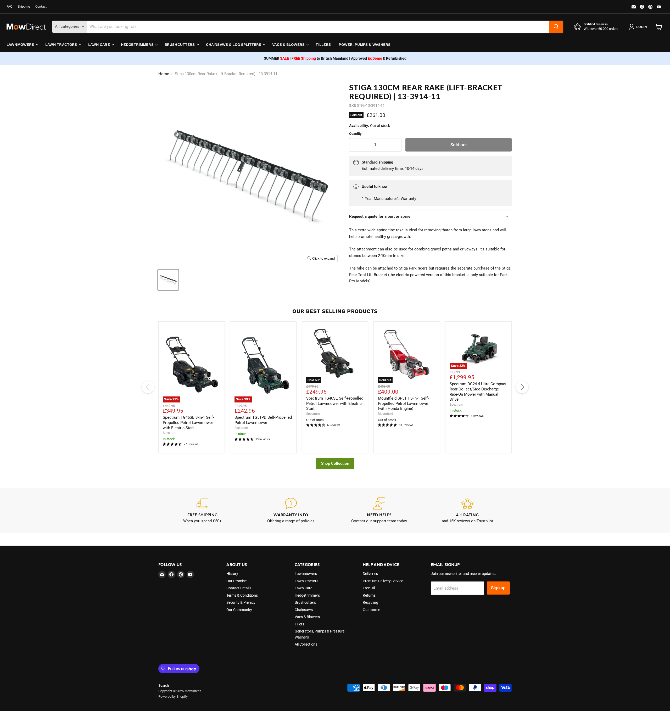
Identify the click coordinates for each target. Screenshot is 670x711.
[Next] (522, 387)
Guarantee (371, 610)
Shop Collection (335, 463)
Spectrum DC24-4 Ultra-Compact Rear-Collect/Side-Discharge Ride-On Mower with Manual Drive (478, 392)
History (232, 574)
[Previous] (148, 387)
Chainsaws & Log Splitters (234, 44)
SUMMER (276, 58)
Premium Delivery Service (383, 581)
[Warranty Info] (291, 510)
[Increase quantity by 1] (395, 145)
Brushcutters (180, 44)
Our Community (239, 610)
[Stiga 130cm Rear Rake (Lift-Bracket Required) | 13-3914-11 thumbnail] (168, 280)
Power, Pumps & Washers (364, 44)
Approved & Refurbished (378, 58)
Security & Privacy (240, 602)
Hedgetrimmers (138, 44)
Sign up (498, 587)
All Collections (306, 644)
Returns (369, 595)
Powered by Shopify (173, 696)
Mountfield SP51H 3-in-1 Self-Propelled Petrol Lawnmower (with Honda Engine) (403, 403)
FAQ (9, 6)
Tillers (323, 44)
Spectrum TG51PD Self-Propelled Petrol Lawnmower (263, 420)
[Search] (556, 27)
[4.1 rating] (467, 510)
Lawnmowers (21, 44)
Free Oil (369, 588)
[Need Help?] (379, 510)
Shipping (24, 6)
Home (163, 74)
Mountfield (385, 414)
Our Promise (236, 581)
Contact (41, 6)
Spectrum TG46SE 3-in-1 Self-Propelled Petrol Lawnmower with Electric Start (188, 422)
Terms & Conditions (242, 595)
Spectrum (169, 433)
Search (163, 685)
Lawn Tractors (61, 44)
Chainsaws (304, 610)
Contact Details (238, 588)
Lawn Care (99, 44)
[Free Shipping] (202, 510)
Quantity (355, 134)
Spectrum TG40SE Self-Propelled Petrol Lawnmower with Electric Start (334, 403)
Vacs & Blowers (289, 44)
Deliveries (370, 574)
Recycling (370, 602)
